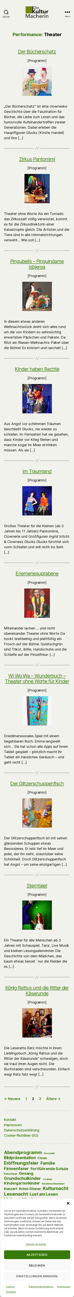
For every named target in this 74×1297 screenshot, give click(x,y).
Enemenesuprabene (37, 573)
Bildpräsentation (20, 1157)
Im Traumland (37, 471)
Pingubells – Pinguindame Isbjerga (37, 264)
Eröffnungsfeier (21, 1163)
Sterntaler (37, 886)
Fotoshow (10, 1173)
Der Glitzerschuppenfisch (37, 783)
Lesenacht (16, 1194)
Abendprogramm (23, 1152)
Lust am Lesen (44, 1194)
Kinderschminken (53, 1183)
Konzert (10, 1189)
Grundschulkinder (22, 1178)
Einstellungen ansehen (37, 1276)
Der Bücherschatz (37, 51)
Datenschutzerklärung (41, 1286)
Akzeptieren (37, 1255)
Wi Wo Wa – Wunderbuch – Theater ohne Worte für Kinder (37, 678)
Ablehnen (37, 1265)
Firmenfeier (16, 1168)
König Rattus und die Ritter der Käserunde (37, 990)
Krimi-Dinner (30, 1188)
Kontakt (10, 1120)
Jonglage (47, 1179)
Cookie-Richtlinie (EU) (21, 1135)
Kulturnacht (55, 1188)
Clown (42, 1158)
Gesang (26, 1173)
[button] (68, 1203)
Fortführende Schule (49, 1169)
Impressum (63, 1286)
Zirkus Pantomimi (37, 159)
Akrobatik (49, 1153)
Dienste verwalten (36, 1244)
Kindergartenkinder (22, 1183)
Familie (47, 1163)
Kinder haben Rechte (37, 369)
